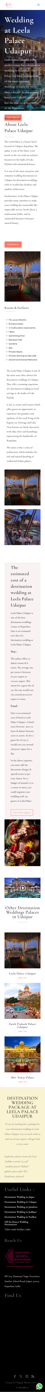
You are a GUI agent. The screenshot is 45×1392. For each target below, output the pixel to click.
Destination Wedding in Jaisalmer (21, 1206)
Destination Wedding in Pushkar (20, 1216)
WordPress (24, 1387)
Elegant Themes (23, 1382)
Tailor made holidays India (17, 1229)
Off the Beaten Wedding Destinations (16, 1223)
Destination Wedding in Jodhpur (20, 1211)
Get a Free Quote (22, 812)
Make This (22, 978)
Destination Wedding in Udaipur (20, 1201)
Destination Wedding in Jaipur (19, 1197)
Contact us (13, 244)
